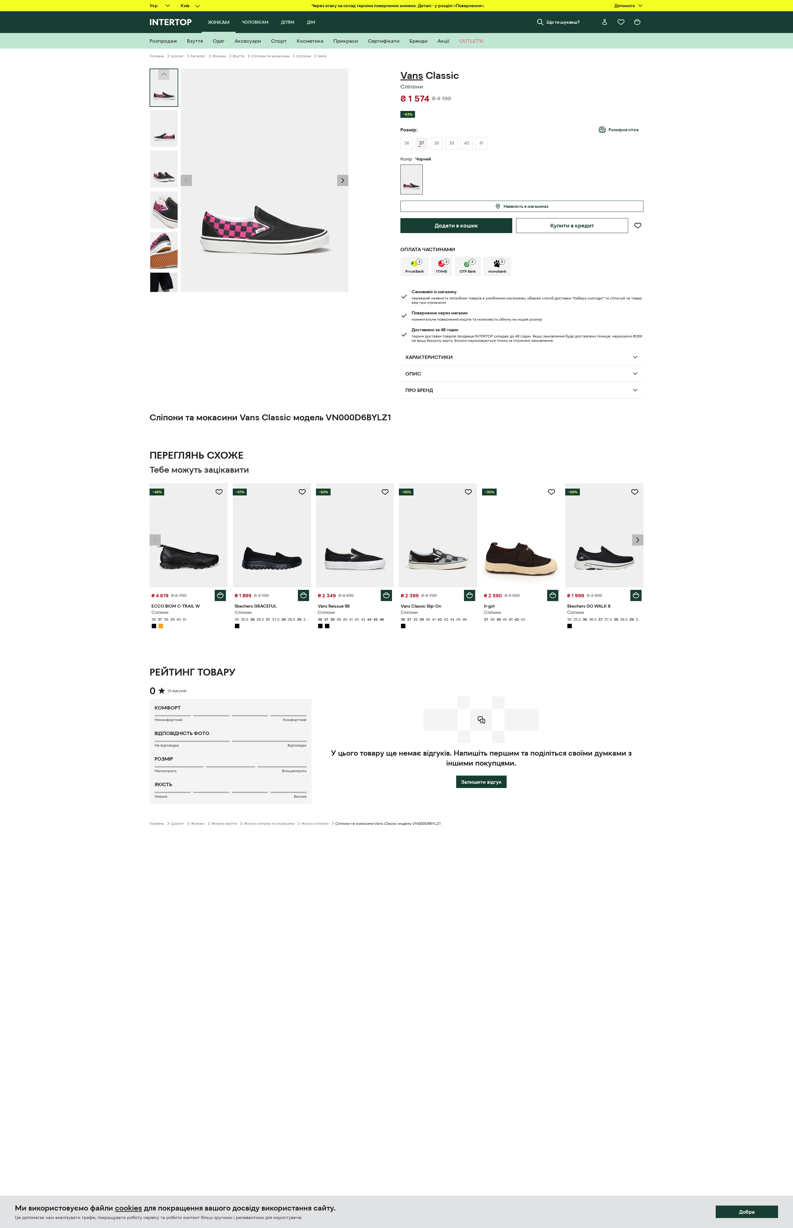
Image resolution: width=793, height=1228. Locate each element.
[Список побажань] (621, 22)
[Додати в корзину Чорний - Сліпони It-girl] (552, 595)
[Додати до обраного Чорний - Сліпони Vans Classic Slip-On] (468, 492)
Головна (157, 56)
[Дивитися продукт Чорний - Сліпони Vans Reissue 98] (355, 535)
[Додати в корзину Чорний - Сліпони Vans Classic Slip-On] (469, 595)
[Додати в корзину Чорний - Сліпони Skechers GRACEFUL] (303, 595)
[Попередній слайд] (186, 180)
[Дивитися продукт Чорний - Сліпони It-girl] (521, 535)
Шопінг (177, 56)
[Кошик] (637, 22)
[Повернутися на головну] (171, 22)
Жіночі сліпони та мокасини (269, 823)
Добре (747, 1211)
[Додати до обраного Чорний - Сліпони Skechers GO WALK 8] (634, 492)
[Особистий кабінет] (605, 22)
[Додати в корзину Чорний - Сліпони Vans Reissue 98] (386, 595)
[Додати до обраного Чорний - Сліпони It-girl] (551, 492)
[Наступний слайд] (164, 286)
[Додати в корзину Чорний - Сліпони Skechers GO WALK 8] (636, 595)
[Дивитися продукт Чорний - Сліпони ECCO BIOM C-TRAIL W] (189, 535)
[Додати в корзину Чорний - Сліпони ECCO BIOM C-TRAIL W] (220, 595)
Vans (322, 56)
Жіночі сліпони (314, 823)
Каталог (198, 56)
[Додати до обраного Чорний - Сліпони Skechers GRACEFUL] (302, 492)
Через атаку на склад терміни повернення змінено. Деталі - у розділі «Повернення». (398, 5)
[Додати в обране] (637, 225)
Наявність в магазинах (526, 206)
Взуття (238, 56)
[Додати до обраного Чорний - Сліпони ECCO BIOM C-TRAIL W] (219, 492)
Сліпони (303, 56)
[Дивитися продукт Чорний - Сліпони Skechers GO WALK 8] (604, 535)
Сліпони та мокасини (270, 56)
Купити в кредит (572, 225)
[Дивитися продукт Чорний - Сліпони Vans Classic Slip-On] (438, 535)
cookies (128, 1208)
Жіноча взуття (224, 823)
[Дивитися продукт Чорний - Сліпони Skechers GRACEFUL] (272, 535)
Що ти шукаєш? (563, 22)
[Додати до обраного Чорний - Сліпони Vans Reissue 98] (385, 492)
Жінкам (219, 56)
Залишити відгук (481, 781)
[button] (186, 180)
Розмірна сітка (623, 129)
